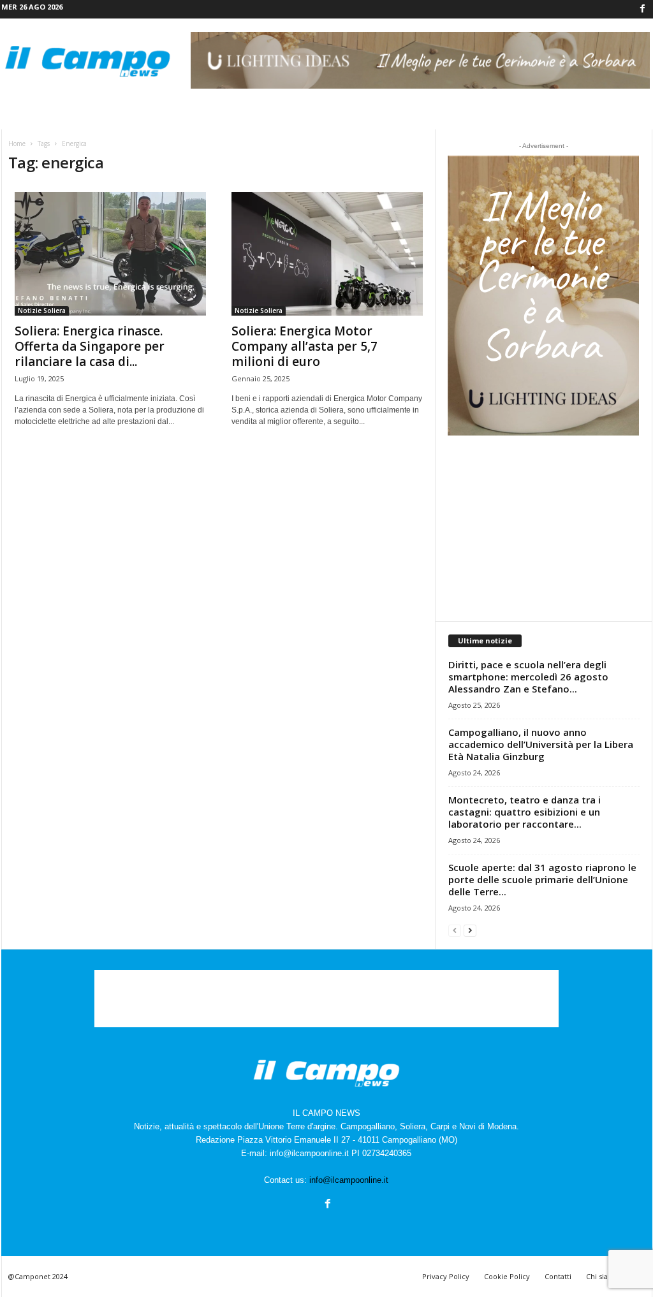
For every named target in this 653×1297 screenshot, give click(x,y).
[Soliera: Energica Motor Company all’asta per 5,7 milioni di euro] (327, 254)
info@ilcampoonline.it (348, 1180)
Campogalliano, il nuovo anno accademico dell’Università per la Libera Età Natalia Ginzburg (540, 744)
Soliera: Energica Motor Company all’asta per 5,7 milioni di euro (304, 346)
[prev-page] (454, 930)
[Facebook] (642, 9)
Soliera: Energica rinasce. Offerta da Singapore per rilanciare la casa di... (90, 346)
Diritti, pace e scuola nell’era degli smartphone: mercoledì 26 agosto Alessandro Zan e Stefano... (528, 676)
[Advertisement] (543, 528)
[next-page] (470, 930)
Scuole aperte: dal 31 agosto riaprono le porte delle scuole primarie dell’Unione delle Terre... (542, 879)
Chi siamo (602, 1276)
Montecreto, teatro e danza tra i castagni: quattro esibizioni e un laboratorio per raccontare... (524, 811)
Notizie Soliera (42, 310)
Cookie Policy (507, 1276)
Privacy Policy (445, 1276)
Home (17, 143)
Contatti (558, 1276)
